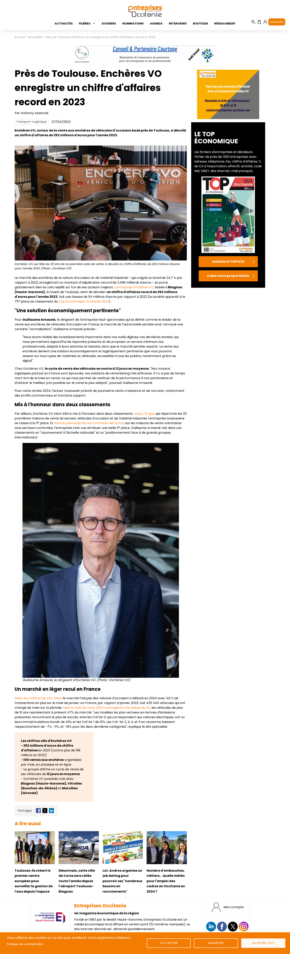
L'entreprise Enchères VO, (134, 287)
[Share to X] (44, 810)
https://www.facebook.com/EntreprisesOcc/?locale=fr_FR (222, 926)
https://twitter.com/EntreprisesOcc (233, 926)
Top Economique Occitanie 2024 (84, 301)
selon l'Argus (144, 413)
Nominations (133, 23)
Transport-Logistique (31, 122)
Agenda (156, 23)
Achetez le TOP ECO (228, 261)
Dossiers (109, 23)
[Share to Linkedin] (51, 810)
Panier (259, 22)
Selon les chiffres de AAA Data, (38, 698)
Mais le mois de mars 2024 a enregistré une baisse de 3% (106, 707)
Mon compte (234, 907)
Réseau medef (224, 23)
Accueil (20, 37)
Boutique (200, 23)
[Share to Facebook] (38, 810)
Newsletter (277, 21)
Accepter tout (263, 943)
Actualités (64, 23)
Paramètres (216, 943)
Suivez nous (211, 926)
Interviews (178, 23)
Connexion (265, 22)
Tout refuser (168, 943)
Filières (84, 23)
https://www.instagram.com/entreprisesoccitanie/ (244, 926)
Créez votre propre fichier (228, 276)
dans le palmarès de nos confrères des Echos (89, 423)
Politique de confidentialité (25, 944)
